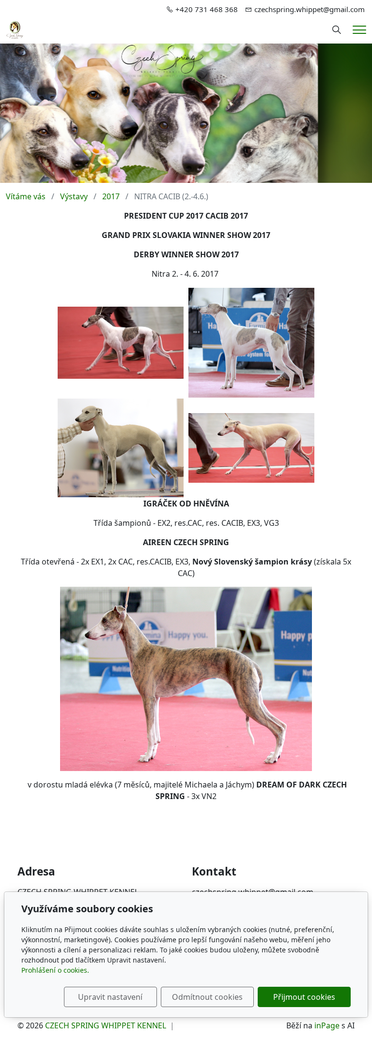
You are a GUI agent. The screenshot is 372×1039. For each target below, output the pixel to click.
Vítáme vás (26, 196)
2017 (111, 196)
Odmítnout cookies (207, 997)
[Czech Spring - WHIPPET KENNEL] (15, 29)
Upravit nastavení (110, 997)
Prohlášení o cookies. (55, 970)
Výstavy (74, 196)
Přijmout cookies (304, 997)
